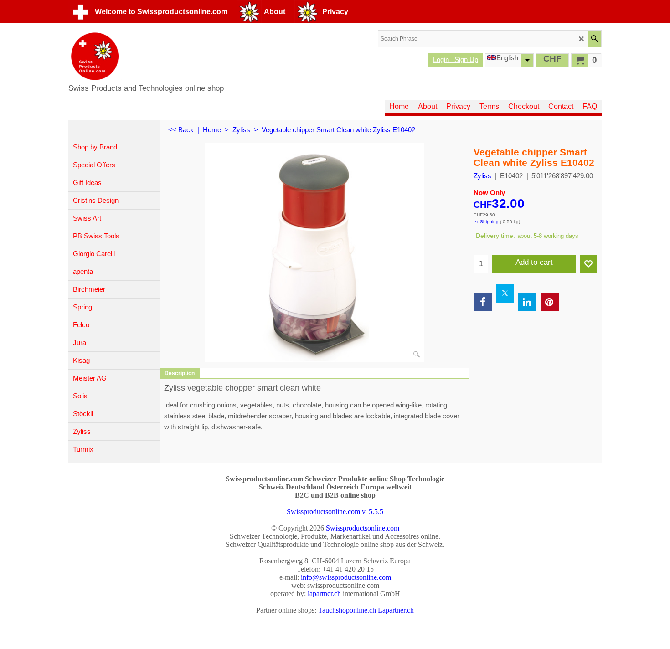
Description (180, 373)
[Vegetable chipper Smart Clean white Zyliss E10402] (314, 252)
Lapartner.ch (396, 610)
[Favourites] (588, 264)
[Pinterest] (550, 302)
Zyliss (482, 176)
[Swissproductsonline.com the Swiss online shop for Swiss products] (146, 56)
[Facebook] (483, 302)
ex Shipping (486, 221)
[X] (505, 293)
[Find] (594, 39)
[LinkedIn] (527, 302)
